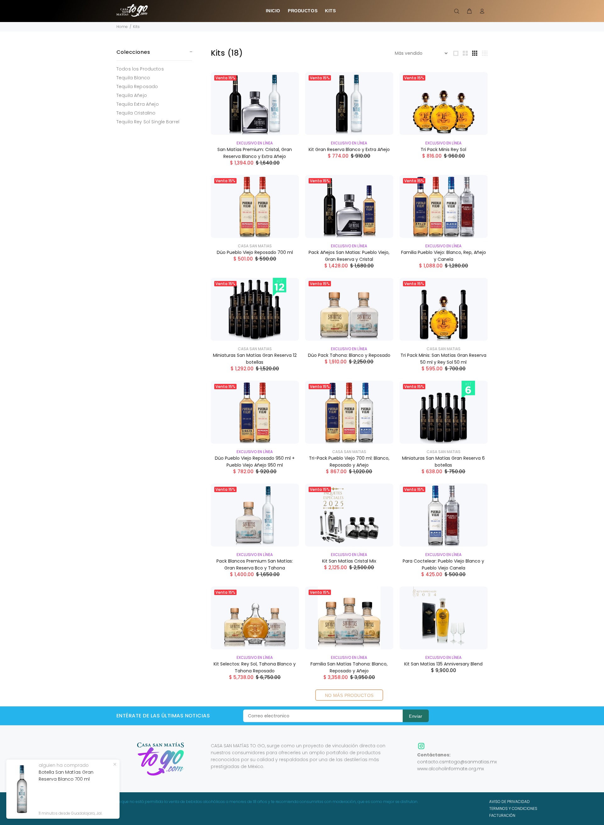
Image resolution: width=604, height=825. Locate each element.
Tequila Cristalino (136, 113)
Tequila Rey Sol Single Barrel (147, 122)
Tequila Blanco (133, 78)
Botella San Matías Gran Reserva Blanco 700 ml (66, 775)
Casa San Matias (255, 246)
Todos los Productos (140, 69)
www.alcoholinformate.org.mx (450, 769)
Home (122, 26)
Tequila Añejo (131, 95)
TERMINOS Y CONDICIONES (513, 808)
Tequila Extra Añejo (137, 104)
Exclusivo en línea (255, 143)
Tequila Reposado (137, 86)
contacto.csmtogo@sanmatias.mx (457, 762)
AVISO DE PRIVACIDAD (509, 801)
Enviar (415, 716)
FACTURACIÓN (502, 815)
